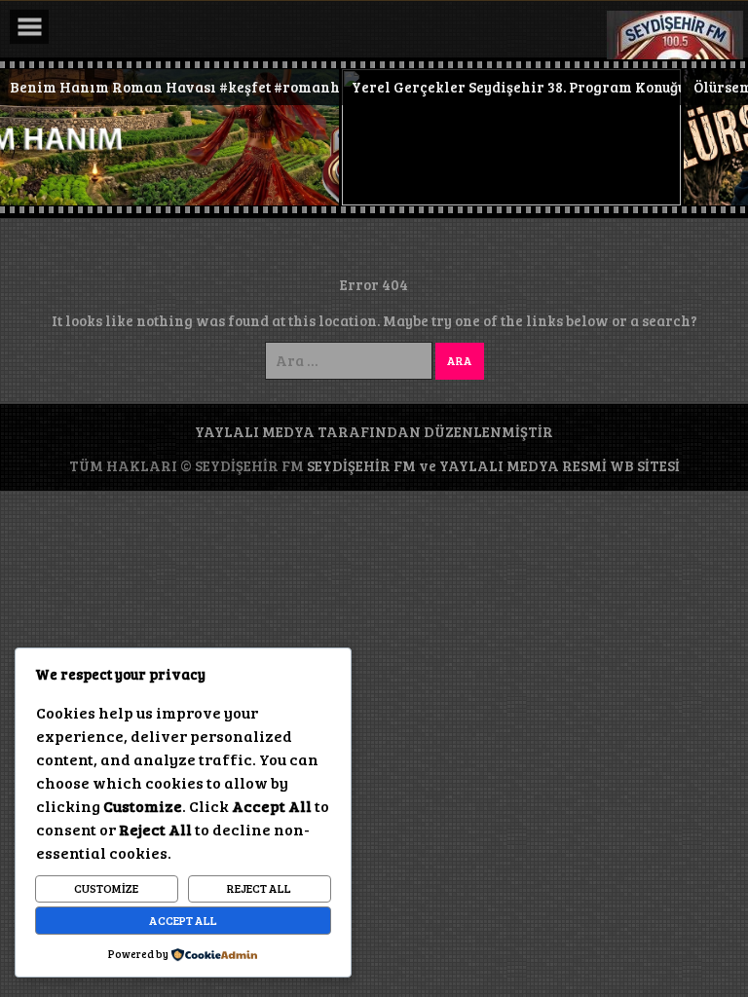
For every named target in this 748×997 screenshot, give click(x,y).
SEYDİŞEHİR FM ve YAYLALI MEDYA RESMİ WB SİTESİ (493, 465)
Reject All (259, 888)
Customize (106, 888)
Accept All (183, 920)
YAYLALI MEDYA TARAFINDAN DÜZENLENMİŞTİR (374, 431)
